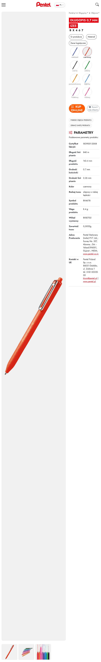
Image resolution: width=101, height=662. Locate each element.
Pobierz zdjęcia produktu (81, 120)
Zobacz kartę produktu (80, 125)
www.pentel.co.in (90, 253)
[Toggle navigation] (3, 4)
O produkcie (76, 36)
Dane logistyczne (78, 43)
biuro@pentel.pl (90, 278)
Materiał (91, 36)
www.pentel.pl (89, 281)
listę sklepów (93, 108)
